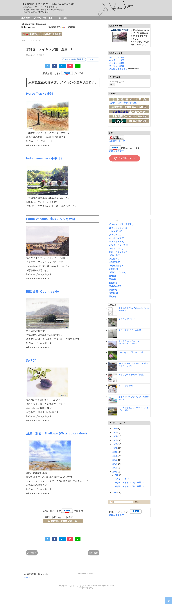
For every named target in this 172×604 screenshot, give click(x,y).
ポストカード (116, 241)
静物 (112, 276)
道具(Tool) (115, 286)
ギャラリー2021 (116, 66)
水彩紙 (113, 269)
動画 (113, 283)
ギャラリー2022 (116, 63)
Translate (70, 27)
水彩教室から (117, 265)
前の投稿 (93, 552)
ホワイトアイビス (118, 245)
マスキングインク (127, 319)
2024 (115, 436)
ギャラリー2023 (116, 60)
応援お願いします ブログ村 (62, 73)
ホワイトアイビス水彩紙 (130, 330)
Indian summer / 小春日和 (45, 158)
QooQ (91, 588)
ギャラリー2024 (116, 57)
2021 (115, 448)
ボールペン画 (116, 238)
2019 (115, 456)
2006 (115, 492)
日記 (113, 289)
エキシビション (118, 228)
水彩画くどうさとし (118, 68)
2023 (115, 440)
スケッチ (115, 235)
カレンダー (115, 231)
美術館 (113, 293)
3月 (117, 475)
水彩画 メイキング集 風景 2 (129, 482)
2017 (115, 464)
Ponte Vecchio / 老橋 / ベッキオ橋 (50, 219)
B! (62, 65)
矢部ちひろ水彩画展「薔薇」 (132, 374)
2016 (115, 468)
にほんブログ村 (116, 151)
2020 (115, 452)
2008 (115, 472)
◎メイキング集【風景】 (73, 59)
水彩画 (114, 258)
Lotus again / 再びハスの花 (131, 352)
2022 (115, 444)
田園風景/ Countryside (42, 291)
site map (63, 18)
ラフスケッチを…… (128, 385)
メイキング (93, 59)
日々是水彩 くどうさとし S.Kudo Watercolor (48, 4)
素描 (112, 279)
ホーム (27, 577)
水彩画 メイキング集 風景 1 (129, 486)
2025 (115, 432)
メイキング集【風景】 (44, 18)
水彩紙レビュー (117, 272)
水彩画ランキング (117, 141)
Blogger (90, 573)
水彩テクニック (118, 252)
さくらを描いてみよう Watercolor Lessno (130, 342)
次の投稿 (32, 552)
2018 (115, 460)
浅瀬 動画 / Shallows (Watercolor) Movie (56, 433)
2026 (115, 428)
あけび (31, 360)
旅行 (112, 296)
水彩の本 (114, 255)
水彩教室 (26, 18)
